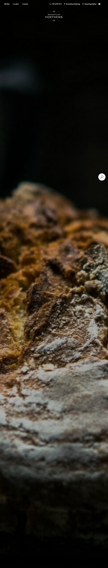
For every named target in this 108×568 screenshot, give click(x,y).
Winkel (6, 4)
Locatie (16, 4)
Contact (25, 4)
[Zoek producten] (102, 177)
